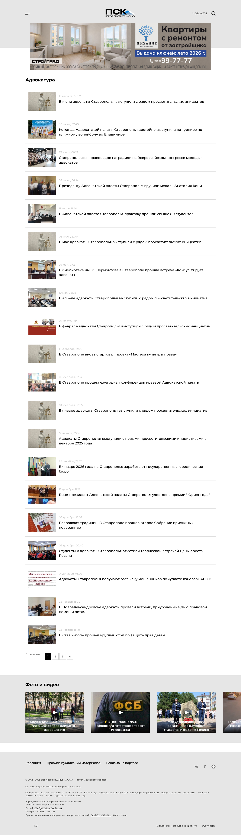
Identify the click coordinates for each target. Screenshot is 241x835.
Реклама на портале (122, 763)
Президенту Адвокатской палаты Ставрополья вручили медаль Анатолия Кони (130, 186)
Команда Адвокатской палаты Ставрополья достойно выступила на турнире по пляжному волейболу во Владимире (130, 132)
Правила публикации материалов (74, 763)
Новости (199, 13)
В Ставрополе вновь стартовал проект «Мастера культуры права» (118, 354)
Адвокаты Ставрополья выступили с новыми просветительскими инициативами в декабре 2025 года (133, 441)
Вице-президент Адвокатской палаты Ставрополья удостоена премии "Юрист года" (134, 495)
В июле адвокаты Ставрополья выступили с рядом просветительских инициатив (131, 102)
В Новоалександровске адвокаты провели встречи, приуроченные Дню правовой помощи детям (133, 609)
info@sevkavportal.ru (48, 808)
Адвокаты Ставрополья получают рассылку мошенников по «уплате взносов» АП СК (135, 579)
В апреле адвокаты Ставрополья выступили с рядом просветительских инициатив (133, 298)
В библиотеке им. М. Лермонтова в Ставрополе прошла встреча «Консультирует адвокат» (131, 272)
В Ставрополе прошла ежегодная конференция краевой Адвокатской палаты (129, 382)
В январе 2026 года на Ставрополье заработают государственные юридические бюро (131, 469)
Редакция (33, 763)
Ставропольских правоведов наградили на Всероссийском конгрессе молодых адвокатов (130, 160)
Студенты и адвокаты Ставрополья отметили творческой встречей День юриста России (131, 553)
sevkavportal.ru (101, 815)
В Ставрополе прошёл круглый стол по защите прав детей (112, 635)
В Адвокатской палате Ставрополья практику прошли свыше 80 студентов (126, 214)
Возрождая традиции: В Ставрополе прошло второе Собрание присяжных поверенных (126, 525)
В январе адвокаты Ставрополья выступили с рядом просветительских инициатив (133, 410)
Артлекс (208, 825)
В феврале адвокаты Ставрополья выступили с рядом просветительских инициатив (134, 326)
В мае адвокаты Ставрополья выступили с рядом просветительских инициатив (130, 242)
